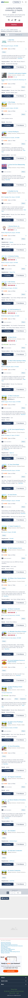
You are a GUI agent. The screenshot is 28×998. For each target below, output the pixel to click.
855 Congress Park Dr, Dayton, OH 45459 (12, 401)
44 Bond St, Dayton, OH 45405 (9, 532)
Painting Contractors (21, 549)
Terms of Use (12, 993)
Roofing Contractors (6, 948)
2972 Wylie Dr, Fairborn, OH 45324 (10, 727)
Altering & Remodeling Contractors (9, 944)
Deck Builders (20, 397)
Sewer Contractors (21, 689)
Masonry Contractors (21, 283)
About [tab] (3, 977)
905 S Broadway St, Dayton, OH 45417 (11, 435)
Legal (17, 993)
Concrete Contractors (21, 581)
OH (4, 29)
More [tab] (2, 984)
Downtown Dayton (13, 841)
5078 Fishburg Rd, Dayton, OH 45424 (11, 366)
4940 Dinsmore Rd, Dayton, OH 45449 (11, 315)
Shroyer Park (12, 272)
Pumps (18, 167)
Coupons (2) (22, 698)
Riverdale (11, 538)
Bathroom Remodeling (6, 950)
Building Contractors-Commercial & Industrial (12, 945)
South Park (11, 880)
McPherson (11, 860)
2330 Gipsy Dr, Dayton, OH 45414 (10, 288)
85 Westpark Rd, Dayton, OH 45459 (10, 45)
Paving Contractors (21, 432)
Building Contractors (12, 41)
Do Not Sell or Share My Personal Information (14, 991)
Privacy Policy (14, 989)
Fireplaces (19, 192)
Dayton (8, 29)
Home (2, 29)
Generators (19, 339)
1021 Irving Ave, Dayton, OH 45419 (10, 262)
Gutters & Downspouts (22, 257)
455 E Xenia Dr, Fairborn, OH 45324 (10, 108)
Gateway (11, 242)
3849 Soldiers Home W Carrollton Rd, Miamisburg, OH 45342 (14, 80)
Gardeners (19, 75)
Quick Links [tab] (4, 981)
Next (18, 892)
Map (7, 34)
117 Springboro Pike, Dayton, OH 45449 (11, 197)
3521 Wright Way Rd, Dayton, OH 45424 (11, 232)
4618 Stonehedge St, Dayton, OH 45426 (11, 500)
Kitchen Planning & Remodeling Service (10, 951)
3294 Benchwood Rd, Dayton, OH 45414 (11, 470)
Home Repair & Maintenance (8, 949)
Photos (4, 52)
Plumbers (19, 724)
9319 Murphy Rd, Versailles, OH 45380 (11, 137)
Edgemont (11, 452)
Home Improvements (6, 943)
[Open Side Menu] (26, 2)
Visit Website (20, 67)
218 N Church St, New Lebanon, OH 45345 (12, 638)
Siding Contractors (5, 952)
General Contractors (21, 747)
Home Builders (20, 778)
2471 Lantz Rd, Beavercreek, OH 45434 (11, 615)
